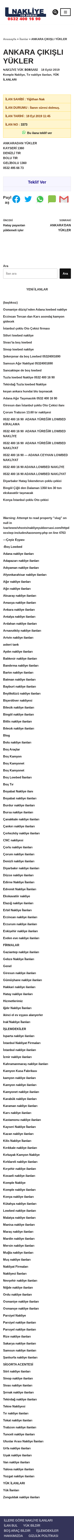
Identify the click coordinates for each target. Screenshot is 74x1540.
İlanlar (24, 39)
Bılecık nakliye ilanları (18, 728)
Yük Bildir (31, 1525)
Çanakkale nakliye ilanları (21, 819)
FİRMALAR (11, 945)
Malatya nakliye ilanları (19, 1217)
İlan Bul (10, 1525)
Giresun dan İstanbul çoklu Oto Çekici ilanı (33, 405)
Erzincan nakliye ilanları (20, 917)
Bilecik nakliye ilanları (18, 707)
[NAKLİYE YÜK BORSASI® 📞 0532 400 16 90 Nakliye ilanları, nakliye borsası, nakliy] (26, 12)
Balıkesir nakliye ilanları (20, 658)
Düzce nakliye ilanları (18, 875)
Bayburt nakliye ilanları (19, 686)
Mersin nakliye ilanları (18, 1245)
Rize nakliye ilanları (17, 1336)
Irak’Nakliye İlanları (16, 1022)
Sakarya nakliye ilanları (19, 1343)
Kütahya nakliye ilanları (19, 1203)
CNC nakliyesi (13, 840)
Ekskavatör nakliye (16, 896)
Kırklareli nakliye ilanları (20, 1161)
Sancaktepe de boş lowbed (22, 370)
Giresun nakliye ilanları (19, 973)
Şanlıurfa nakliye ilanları (20, 1357)
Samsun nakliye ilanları (19, 1350)
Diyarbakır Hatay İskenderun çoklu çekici (32, 481)
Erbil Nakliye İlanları (17, 910)
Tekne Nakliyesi (14, 1406)
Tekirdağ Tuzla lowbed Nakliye (24, 384)
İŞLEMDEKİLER (14, 1029)
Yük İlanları (11, 1490)
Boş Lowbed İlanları (17, 777)
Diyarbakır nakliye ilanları (21, 868)
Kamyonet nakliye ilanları (21, 1092)
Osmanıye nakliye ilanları (21, 1308)
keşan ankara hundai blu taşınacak (27, 391)
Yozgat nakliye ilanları (18, 1476)
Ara (5, 266)
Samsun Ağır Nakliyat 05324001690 (28, 363)
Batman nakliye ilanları (19, 679)
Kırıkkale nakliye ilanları (20, 1147)
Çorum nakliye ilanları (18, 854)
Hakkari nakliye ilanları (19, 987)
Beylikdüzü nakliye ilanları (21, 693)
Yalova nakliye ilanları (18, 1469)
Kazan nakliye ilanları (18, 1133)
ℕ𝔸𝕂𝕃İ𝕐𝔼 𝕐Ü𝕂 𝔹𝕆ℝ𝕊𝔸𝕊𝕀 (20, 69)
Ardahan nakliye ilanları (20, 623)
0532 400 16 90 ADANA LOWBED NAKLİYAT (34, 474)
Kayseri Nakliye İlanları (19, 1126)
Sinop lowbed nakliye (18, 349)
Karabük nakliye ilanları (20, 1099)
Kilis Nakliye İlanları (17, 1140)
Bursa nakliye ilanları (18, 812)
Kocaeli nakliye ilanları (19, 1175)
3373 (24, 124)
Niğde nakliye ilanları (18, 1287)
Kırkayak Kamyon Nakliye (21, 1154)
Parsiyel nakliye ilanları (19, 1322)
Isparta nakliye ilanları (18, 1036)
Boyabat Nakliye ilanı (18, 791)
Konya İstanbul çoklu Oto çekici (26, 500)
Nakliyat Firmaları (15, 1266)
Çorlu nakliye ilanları (17, 847)
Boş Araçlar (11, 749)
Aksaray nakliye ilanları (19, 595)
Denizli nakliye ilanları (18, 861)
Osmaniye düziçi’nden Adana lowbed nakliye (35, 309)
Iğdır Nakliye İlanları (17, 1008)
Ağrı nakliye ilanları (17, 588)
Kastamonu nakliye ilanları (22, 1119)
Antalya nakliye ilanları (19, 616)
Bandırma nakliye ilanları (20, 665)
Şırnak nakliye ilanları (18, 1392)
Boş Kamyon (12, 756)
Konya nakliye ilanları (18, 1196)
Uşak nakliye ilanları (17, 1455)
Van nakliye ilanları (16, 1462)
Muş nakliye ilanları (17, 1259)
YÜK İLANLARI (14, 1483)
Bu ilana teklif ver (38, 133)
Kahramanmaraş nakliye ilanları (25, 1064)
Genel (7, 966)
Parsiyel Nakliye (14, 1315)
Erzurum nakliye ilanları (20, 924)
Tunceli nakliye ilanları (19, 1434)
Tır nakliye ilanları (39, 74)
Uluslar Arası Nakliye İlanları (23, 1441)
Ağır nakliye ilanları (17, 581)
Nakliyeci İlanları (15, 1273)
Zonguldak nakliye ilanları (21, 1497)
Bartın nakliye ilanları (18, 672)
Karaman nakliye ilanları (20, 1106)
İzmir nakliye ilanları (17, 1057)
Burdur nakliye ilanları (19, 805)
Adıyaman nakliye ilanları (21, 567)
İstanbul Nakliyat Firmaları (21, 1043)
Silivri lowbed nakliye (18, 335)
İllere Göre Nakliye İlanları (28, 1520)
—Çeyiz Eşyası (13, 539)
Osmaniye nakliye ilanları (21, 1301)
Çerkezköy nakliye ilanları (21, 833)
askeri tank (11, 644)
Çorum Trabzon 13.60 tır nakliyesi (27, 412)
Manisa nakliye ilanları (19, 1224)
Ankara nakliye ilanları (19, 609)
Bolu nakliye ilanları (17, 742)
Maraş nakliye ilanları (18, 1231)
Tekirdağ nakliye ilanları (20, 1399)
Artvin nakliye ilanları (18, 637)
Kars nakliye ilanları (17, 1113)
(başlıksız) (10, 302)
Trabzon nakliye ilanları (19, 1427)
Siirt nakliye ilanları (16, 1371)
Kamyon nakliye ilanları (19, 1085)
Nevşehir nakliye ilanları (20, 1280)
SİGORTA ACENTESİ (18, 1364)
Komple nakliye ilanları (19, 1189)
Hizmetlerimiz (13, 1001)
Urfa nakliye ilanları (17, 1448)
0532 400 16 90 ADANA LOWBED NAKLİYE (33, 467)
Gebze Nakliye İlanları (18, 959)
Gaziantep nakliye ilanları (21, 952)
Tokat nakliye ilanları (17, 1420)
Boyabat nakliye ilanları (19, 798)
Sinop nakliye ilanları (18, 1378)
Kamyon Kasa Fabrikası (20, 1071)
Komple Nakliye (14, 74)
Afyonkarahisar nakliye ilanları (24, 574)
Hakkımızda (13, 1536)
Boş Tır (8, 784)
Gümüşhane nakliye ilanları (22, 980)
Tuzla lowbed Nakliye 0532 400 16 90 (29, 377)
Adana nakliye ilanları (18, 553)
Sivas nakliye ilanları (17, 1385)
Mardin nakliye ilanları (19, 1238)
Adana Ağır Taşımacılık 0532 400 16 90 (30, 398)
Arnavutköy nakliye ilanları (22, 630)
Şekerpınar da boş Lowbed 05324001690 (31, 356)
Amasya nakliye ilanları (19, 602)
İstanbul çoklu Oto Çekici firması (26, 328)
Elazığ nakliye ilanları (18, 903)
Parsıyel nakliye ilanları (19, 1329)
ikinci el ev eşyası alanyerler (23, 1015)
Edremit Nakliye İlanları (19, 889)
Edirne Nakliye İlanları (18, 882)
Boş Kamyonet (13, 763)
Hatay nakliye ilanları (18, 994)
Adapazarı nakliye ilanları (21, 560)
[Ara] (55, 12)
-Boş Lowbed (12, 546)
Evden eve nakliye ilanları (21, 938)
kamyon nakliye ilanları (19, 1078)
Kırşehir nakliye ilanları (19, 1168)
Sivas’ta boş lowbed (17, 342)
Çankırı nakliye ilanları (19, 826)
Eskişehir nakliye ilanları (20, 931)
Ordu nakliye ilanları (17, 1294)
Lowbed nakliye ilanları (19, 1210)
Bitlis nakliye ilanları (17, 721)
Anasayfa (9, 39)
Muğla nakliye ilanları (18, 1252)
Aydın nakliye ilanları (18, 651)
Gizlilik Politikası (43, 1536)
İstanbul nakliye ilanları (19, 1050)
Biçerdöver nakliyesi (17, 700)
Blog (6, 735)
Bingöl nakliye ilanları (18, 714)
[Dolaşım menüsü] (65, 12)
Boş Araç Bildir (17, 1530)
